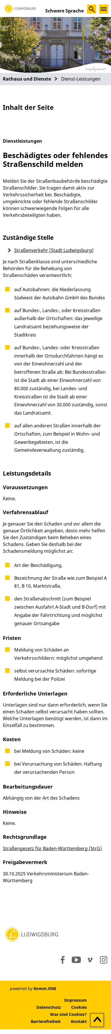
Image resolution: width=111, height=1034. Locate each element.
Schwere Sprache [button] (64, 11)
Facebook (61, 960)
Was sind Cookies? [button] (68, 1014)
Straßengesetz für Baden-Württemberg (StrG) (52, 848)
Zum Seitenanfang (97, 1020)
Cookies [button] (79, 1007)
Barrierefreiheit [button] (46, 1021)
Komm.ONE (45, 988)
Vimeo (89, 960)
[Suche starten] (91, 9)
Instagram (103, 960)
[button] (20, 8)
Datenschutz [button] (48, 1007)
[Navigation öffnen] (103, 9)
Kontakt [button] (79, 1021)
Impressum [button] (75, 1000)
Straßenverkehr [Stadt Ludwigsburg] (54, 250)
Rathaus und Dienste (27, 79)
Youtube (76, 960)
